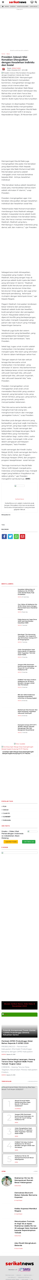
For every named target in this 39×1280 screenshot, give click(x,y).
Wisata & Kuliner (22, 6)
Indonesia (6, 820)
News (7, 6)
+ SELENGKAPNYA (32, 1081)
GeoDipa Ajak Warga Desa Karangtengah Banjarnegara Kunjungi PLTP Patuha (18, 752)
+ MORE (35, 1171)
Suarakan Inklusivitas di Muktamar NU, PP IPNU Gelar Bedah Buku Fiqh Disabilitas (26, 591)
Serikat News (16, 68)
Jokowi (5, 810)
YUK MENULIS (12, 1277)
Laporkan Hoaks (11, 842)
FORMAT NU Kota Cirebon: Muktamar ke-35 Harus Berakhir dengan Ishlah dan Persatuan (27, 682)
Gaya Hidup (33, 6)
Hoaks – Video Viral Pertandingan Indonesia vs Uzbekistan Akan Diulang (12, 834)
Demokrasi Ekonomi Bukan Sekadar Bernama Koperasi (25, 1195)
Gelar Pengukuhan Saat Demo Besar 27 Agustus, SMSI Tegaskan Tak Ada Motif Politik (27, 652)
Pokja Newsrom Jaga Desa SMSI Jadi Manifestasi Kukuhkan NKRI (27, 621)
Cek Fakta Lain (28, 842)
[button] (3, 756)
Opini (16, 1162)
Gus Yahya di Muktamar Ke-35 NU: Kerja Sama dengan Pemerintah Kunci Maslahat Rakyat (28, 607)
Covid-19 (6, 813)
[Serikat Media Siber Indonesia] (24, 1270)
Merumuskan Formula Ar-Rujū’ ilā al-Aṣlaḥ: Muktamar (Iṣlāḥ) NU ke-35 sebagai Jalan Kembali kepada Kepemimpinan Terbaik (26, 1227)
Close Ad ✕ (19, 9)
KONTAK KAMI (28, 1275)
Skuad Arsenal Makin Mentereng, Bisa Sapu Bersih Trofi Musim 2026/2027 (22, 1103)
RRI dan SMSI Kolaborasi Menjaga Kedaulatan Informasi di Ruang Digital (27, 696)
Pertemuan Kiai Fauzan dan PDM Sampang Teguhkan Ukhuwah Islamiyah (28, 711)
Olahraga (18, 1108)
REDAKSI (18, 1275)
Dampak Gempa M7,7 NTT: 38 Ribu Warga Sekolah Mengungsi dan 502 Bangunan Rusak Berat (27, 727)
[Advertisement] (19, 30)
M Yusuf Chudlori (18, 1248)
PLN (4, 806)
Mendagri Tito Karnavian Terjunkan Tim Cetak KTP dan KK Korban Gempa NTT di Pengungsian (27, 637)
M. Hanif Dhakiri (18, 1200)
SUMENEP (6, 817)
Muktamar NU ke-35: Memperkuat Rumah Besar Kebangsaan (24, 1157)
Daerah (13, 6)
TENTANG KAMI (9, 1275)
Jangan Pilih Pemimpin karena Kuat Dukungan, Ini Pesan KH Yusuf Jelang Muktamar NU (27, 667)
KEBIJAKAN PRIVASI (23, 1277)
